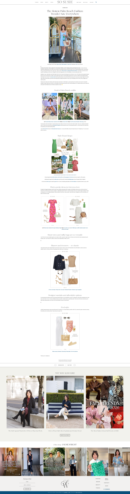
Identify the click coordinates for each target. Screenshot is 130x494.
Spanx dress (59, 64)
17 (75, 175)
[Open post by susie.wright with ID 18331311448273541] (97, 462)
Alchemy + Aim (67, 492)
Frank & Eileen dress (49, 122)
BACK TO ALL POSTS (65, 435)
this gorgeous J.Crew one (68, 177)
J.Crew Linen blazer (52, 290)
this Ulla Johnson (54, 177)
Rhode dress (46, 228)
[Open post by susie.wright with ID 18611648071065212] (32, 462)
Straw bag (64, 351)
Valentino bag (74, 290)
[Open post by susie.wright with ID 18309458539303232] (10, 462)
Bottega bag (71, 179)
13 (69, 175)
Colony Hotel (53, 77)
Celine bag (81, 122)
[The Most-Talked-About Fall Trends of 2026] (104, 402)
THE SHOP (91, 2)
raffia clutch (56, 179)
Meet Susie (106, 480)
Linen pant (62, 290)
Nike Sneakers (64, 64)
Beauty (46, 2)
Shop (106, 486)
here (76, 64)
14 (70, 175)
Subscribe (27, 489)
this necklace (74, 181)
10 (64, 175)
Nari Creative (79, 492)
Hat (58, 122)
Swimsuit (59, 351)
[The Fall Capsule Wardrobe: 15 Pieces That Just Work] (25, 402)
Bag (60, 228)
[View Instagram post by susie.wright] (20, 449)
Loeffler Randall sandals (81, 228)
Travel (51, 2)
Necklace (57, 228)
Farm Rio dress (73, 122)
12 (67, 175)
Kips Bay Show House (56, 129)
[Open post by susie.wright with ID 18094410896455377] (76, 462)
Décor (42, 2)
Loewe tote (69, 64)
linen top (48, 181)
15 (72, 175)
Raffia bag (74, 228)
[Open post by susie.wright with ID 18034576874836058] (54, 462)
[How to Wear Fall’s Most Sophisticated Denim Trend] (65, 402)
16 (74, 175)
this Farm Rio (45, 129)
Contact (106, 483)
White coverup (55, 351)
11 (65, 175)
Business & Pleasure (56, 125)
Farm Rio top (66, 228)
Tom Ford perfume (74, 351)
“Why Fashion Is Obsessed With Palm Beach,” (70, 71)
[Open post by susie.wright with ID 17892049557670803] (119, 462)
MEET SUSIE (79, 2)
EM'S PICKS (85, 2)
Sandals (77, 122)
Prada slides (68, 351)
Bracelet (69, 290)
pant (56, 181)
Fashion (36, 2)
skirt (71, 228)
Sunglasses (79, 290)
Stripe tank (58, 290)
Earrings (53, 228)
